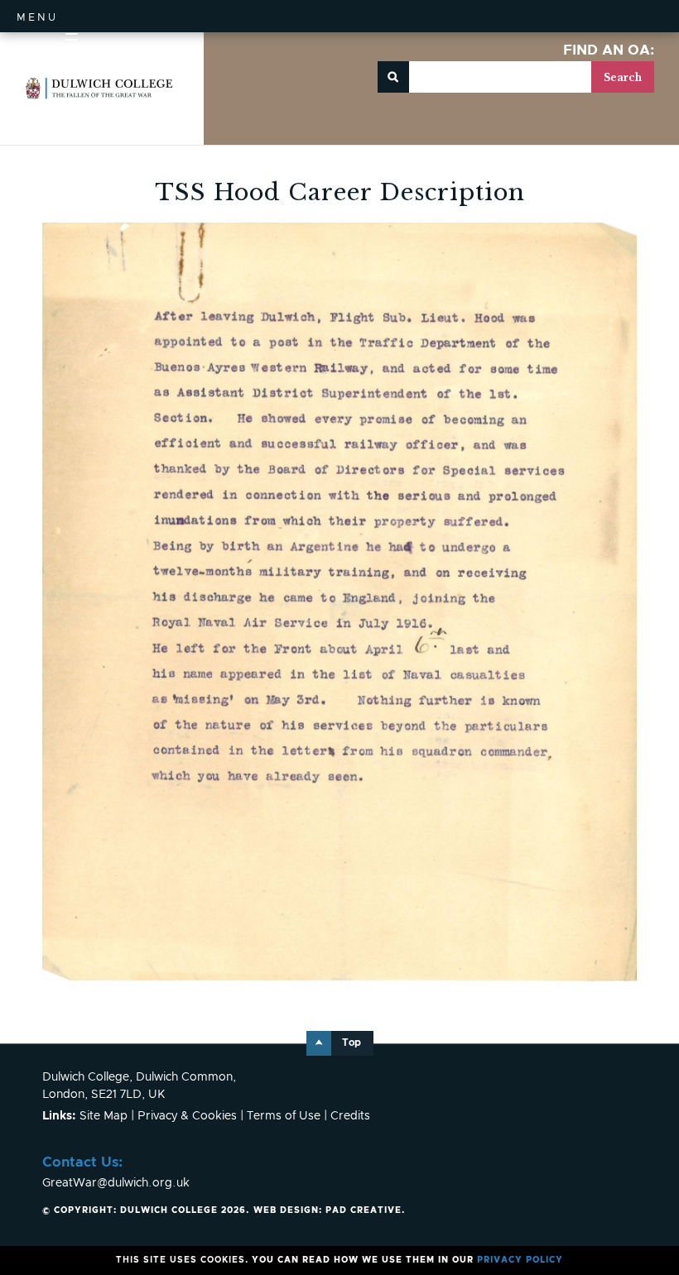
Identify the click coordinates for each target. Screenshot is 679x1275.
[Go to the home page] (99, 88)
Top (351, 1042)
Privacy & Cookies (187, 1116)
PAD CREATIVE (327, 1210)
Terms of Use (283, 1116)
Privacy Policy (520, 1260)
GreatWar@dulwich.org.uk (116, 1183)
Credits (350, 1116)
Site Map (103, 1116)
